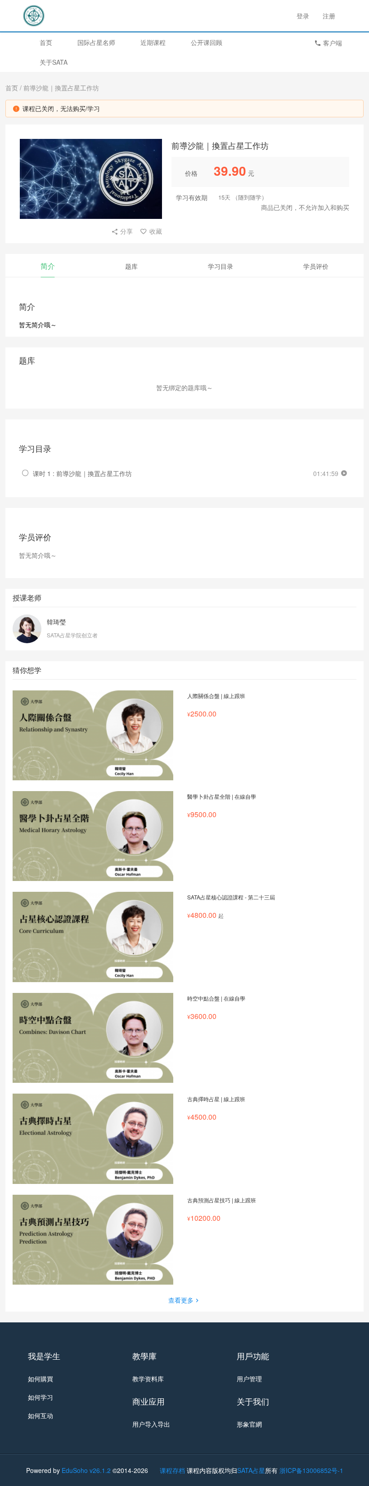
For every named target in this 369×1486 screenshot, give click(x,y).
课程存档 (172, 1470)
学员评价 (315, 266)
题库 (131, 266)
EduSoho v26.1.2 (86, 1470)
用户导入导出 (151, 1423)
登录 (303, 15)
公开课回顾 (206, 42)
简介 (47, 266)
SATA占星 (251, 1470)
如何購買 (40, 1378)
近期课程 (153, 42)
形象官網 (249, 1423)
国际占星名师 (96, 42)
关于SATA (54, 62)
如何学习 (40, 1397)
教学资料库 (148, 1378)
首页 (46, 42)
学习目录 (220, 266)
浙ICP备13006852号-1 (311, 1470)
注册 (329, 15)
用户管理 (249, 1378)
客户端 (331, 42)
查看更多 (181, 1299)
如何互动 (40, 1415)
